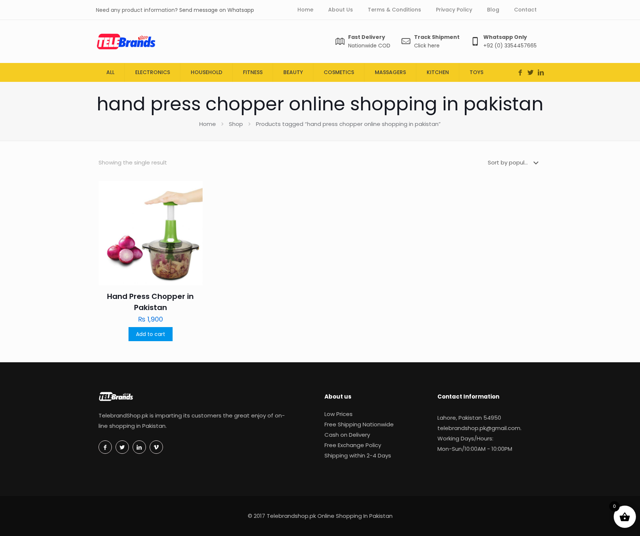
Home (207, 124)
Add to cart (150, 334)
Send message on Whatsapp (216, 10)
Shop (236, 124)
